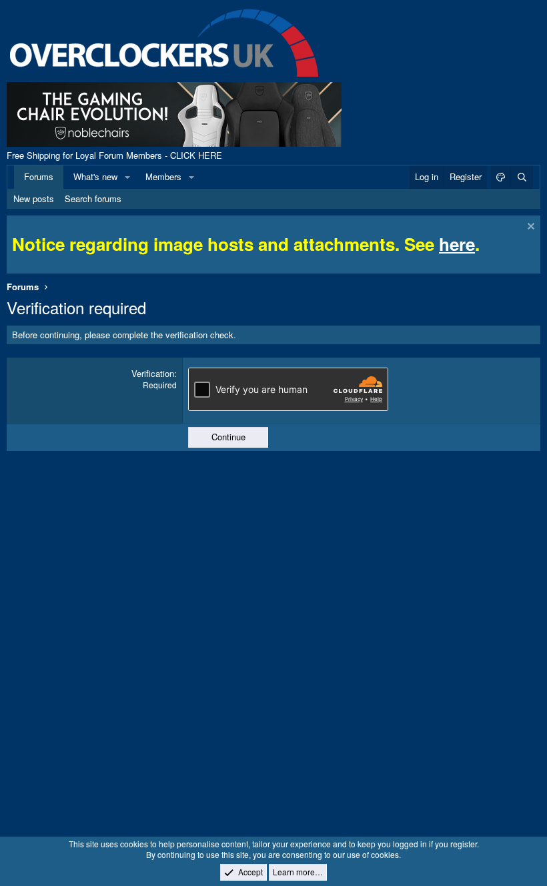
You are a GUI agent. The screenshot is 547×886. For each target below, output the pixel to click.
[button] (127, 176)
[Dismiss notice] (529, 228)
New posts (33, 198)
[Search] (521, 176)
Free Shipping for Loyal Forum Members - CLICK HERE (114, 155)
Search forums (93, 198)
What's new (95, 176)
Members (163, 176)
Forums (38, 176)
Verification (152, 373)
